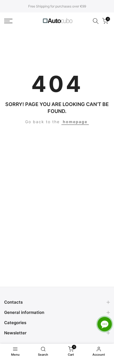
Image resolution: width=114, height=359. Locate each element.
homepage (75, 121)
